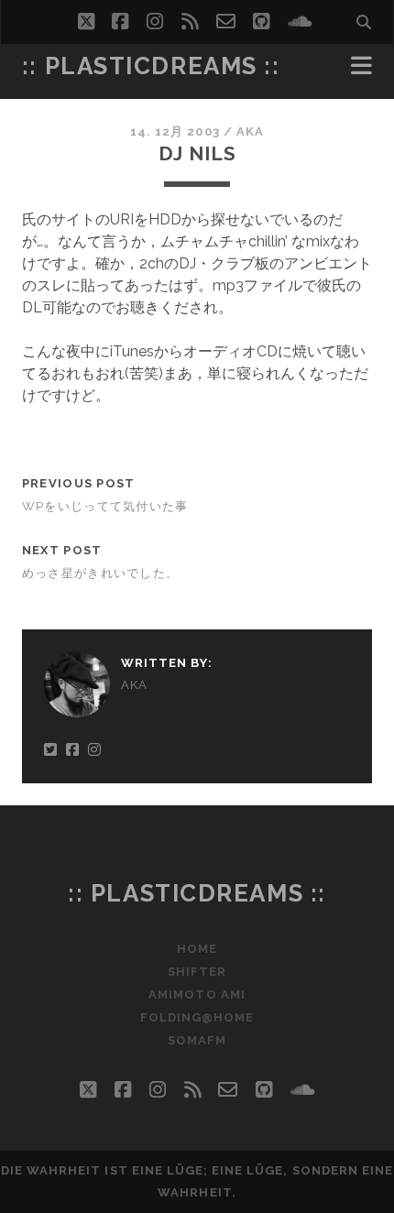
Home (197, 949)
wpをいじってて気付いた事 (105, 506)
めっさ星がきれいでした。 (100, 573)
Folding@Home (197, 1017)
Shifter (197, 971)
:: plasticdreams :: (151, 66)
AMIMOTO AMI (196, 994)
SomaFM (197, 1040)
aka (250, 131)
